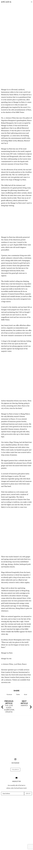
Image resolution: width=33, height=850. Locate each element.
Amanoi (24, 703)
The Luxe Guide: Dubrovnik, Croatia (9, 706)
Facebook (9, 694)
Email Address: (6, 793)
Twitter (18, 694)
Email (25, 694)
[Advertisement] (16, 41)
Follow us (15, 769)
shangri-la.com (6, 658)
